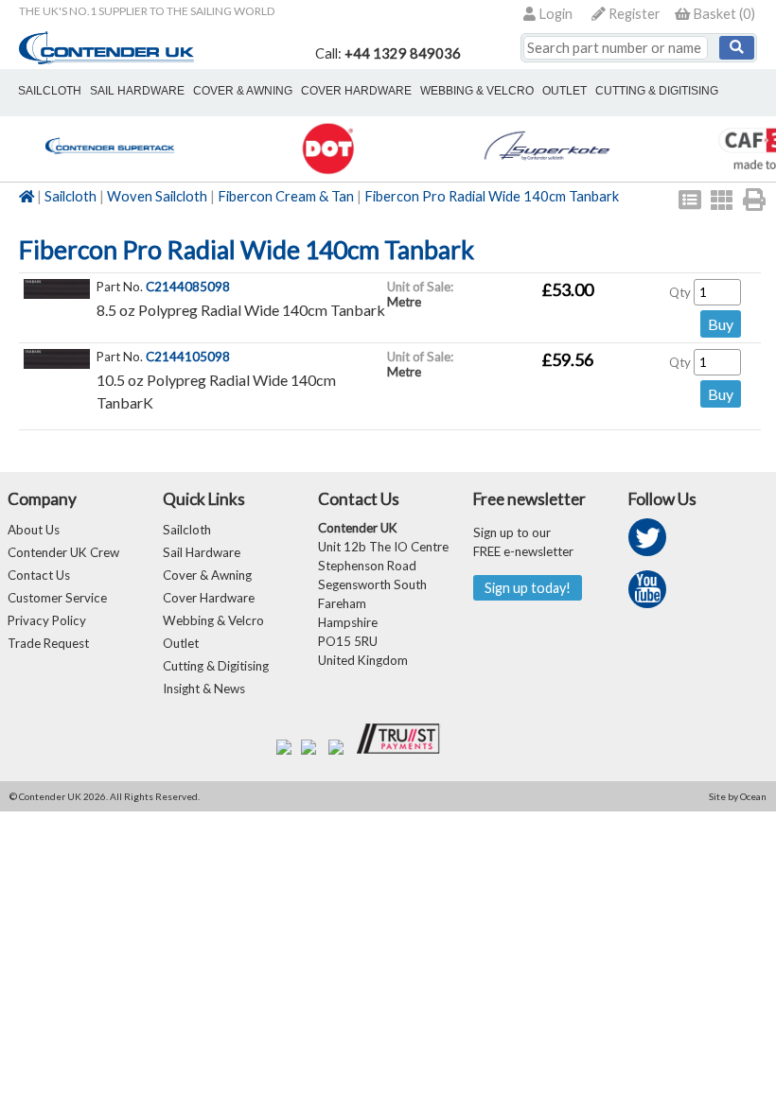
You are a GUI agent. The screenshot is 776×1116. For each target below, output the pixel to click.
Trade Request (48, 643)
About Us (34, 529)
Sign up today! (528, 588)
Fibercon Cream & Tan (286, 196)
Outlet (181, 643)
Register (633, 14)
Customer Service (57, 597)
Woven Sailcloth (157, 196)
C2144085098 (188, 286)
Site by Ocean (738, 796)
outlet (564, 90)
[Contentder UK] (106, 59)
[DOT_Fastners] (328, 172)
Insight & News (204, 688)
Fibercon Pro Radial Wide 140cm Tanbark (491, 196)
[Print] (754, 199)
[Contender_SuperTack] (109, 172)
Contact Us (39, 575)
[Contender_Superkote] (546, 172)
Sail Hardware (201, 552)
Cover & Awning (207, 575)
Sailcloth (70, 196)
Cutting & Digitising (656, 90)
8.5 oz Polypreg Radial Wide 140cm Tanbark (241, 310)
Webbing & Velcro (213, 620)
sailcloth (49, 90)
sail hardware (137, 90)
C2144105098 (188, 356)
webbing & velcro (477, 90)
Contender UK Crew (63, 552)
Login (554, 14)
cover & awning (242, 90)
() (724, 14)
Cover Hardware (209, 597)
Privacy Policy (47, 620)
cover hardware (356, 90)
